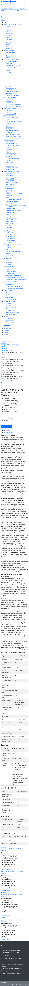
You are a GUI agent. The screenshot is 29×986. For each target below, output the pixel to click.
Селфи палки (10, 309)
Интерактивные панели (13, 134)
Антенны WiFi (10, 212)
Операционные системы (13, 286)
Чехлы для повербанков (13, 275)
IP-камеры (9, 234)
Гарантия (6, 330)
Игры (7, 119)
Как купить (7, 325)
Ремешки (9, 93)
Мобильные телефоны (13, 65)
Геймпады (9, 195)
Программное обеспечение (14, 288)
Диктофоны (9, 223)
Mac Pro (8, 35)
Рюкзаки (8, 296)
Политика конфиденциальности (11, 968)
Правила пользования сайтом (10, 973)
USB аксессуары (11, 153)
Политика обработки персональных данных (12, 965)
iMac (7, 32)
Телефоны (9, 262)
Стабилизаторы (11, 272)
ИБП (7, 270)
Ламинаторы (10, 255)
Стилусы (8, 303)
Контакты (7, 332)
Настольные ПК (11, 114)
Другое (8, 58)
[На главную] (13, 4)
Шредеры (9, 264)
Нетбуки (8, 101)
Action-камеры (10, 236)
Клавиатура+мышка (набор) (14, 194)
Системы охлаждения (12, 168)
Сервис (6, 334)
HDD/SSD (9, 149)
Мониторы (9, 39)
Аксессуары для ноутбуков (14, 106)
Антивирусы (10, 285)
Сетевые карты (10, 208)
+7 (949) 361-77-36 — (10, 9)
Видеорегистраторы (12, 238)
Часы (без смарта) (11, 91)
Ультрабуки (9, 103)
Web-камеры (10, 233)
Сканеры (8, 253)
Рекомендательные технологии (10, 971)
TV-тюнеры (9, 164)
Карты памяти (10, 181)
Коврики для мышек (12, 201)
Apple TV (8, 43)
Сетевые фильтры (11, 281)
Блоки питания (10, 162)
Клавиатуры (9, 190)
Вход (11, 3)
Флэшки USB (10, 179)
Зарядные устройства (12, 67)
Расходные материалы (13, 257)
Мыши (8, 192)
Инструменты (10, 311)
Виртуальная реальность (14, 121)
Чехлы (8, 69)
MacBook (9, 37)
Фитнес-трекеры (11, 88)
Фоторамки (9, 242)
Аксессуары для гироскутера (14, 322)
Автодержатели (11, 307)
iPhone (8, 26)
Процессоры (10, 142)
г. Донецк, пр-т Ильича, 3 (8, 1)
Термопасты (10, 169)
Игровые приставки (12, 117)
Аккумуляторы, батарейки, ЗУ (15, 277)
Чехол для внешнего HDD (14, 177)
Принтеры (9, 247)
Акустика (9, 45)
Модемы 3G (9, 214)
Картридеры (10, 184)
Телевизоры (9, 129)
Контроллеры (10, 166)
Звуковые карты (11, 155)
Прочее (8, 123)
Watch (8, 30)
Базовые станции (11, 41)
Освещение (9, 56)
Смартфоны (9, 63)
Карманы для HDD (11, 182)
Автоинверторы (11, 268)
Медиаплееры (10, 221)
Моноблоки (9, 110)
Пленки (8, 72)
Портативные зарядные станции (16, 279)
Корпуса (8, 160)
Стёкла (8, 71)
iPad (7, 28)
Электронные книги (12, 218)
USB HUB (9, 151)
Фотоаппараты (10, 240)
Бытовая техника (11, 52)
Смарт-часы (9, 90)
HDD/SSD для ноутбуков (13, 104)
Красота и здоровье (12, 54)
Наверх (3, 982)
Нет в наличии (6, 427)
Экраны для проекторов (13, 136)
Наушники (9, 227)
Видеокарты (10, 147)
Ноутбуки (9, 99)
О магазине (7, 328)
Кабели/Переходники (12, 312)
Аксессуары (9, 46)
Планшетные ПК (11, 61)
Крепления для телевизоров (14, 138)
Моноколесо (10, 320)
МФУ (7, 249)
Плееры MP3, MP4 (11, 220)
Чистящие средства (12, 314)
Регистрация (5, 3)
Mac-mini (9, 33)
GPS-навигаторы (11, 299)
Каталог (3, 20)
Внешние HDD (10, 173)
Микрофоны (10, 229)
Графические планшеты (13, 199)
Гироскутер (9, 318)
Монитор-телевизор (12, 130)
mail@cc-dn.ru (17, 11)
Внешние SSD (10, 175)
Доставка (6, 327)
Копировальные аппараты (14, 251)
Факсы (8, 260)
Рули (7, 197)
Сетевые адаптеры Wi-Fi (13, 210)
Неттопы (9, 112)
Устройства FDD (11, 156)
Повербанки (10, 273)
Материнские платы (12, 143)
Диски (8, 186)
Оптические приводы (12, 158)
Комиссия (9, 48)
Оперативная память (12, 145)
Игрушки (9, 305)
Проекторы (9, 132)
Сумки (8, 292)
